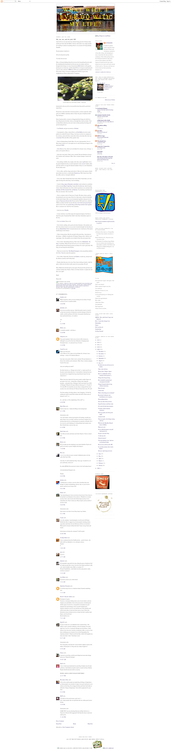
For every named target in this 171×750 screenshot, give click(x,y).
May (100, 456)
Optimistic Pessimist (65, 586)
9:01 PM (62, 488)
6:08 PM (62, 402)
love (59, 149)
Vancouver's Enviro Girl (66, 201)
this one (82, 186)
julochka (76, 184)
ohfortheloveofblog (102, 125)
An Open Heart (63, 537)
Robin (61, 442)
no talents (62, 221)
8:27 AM (62, 638)
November (101, 353)
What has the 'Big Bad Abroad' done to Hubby (105, 424)
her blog (72, 204)
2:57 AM (62, 557)
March (100, 461)
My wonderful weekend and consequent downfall (105, 381)
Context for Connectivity (103, 146)
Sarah (61, 663)
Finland (76, 128)
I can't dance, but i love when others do (105, 121)
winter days (99, 153)
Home (74, 724)
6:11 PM (62, 411)
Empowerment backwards (102, 137)
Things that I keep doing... (104, 377)
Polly (63, 189)
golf (84, 162)
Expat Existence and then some (105, 404)
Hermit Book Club (64, 229)
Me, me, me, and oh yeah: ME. (66, 39)
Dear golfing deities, (103, 399)
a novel (83, 164)
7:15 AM (62, 592)
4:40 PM (62, 332)
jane (61, 552)
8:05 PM (62, 476)
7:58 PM (62, 448)
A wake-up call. (102, 436)
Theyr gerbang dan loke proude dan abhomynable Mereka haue (104, 158)
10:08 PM (63, 533)
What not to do (101, 427)
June (100, 454)
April (100, 458)
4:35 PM (62, 323)
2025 (98, 127)
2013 (98, 340)
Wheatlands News (101, 141)
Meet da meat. (101, 388)
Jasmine (62, 297)
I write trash (101, 390)
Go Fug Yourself (99, 331)
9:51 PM (62, 513)
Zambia (77, 256)
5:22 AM (62, 582)
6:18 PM (62, 427)
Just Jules (99, 130)
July (100, 363)
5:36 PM (62, 345)
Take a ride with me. (103, 369)
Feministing (98, 329)
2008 (98, 468)
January (101, 465)
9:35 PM (62, 692)
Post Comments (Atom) (68, 727)
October (101, 356)
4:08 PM (62, 304)
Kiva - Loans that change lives (102, 321)
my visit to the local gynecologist (83, 202)
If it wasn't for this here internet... (106, 406)
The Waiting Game (101, 147)
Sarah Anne (63, 431)
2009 (98, 349)
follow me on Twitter (110, 100)
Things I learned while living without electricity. (105, 385)
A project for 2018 (101, 142)
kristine (62, 480)
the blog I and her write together (84, 204)
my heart (59, 137)
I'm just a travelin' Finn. (103, 433)
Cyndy (61, 517)
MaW (61, 696)
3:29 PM (62, 704)
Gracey (62, 653)
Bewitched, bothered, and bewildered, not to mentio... (105, 396)
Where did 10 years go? (102, 132)
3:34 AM (62, 573)
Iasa (90, 227)
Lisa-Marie (62, 577)
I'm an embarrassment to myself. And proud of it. (105, 430)
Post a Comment (60, 721)
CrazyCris (62, 349)
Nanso (96, 325)
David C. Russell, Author (66, 596)
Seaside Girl (68, 189)
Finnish (61, 128)
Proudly (66, 210)
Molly (61, 328)
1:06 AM (62, 548)
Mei (61, 452)
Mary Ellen (63, 406)
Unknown (62, 336)
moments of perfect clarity (103, 115)
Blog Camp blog (68, 186)
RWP (70, 69)
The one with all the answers (105, 401)
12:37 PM (63, 676)
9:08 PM (62, 505)
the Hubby (80, 132)
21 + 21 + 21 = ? (101, 83)
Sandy (61, 492)
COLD (62, 145)
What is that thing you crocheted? (106, 393)
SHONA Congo (101, 136)
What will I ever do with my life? (85, 16)
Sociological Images (102, 108)
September (101, 358)
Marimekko (98, 323)
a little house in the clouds (103, 120)
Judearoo (62, 561)
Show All (113, 163)
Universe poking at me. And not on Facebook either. (105, 441)
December (101, 351)
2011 (98, 344)
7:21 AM (62, 618)
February (101, 463)
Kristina (75, 189)
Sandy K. (62, 622)
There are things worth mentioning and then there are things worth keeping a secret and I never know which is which (73, 286)
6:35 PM (62, 438)
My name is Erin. (64, 680)
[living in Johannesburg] (98, 748)
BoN (79, 66)
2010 (98, 347)
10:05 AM (63, 659)
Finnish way (77, 173)
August (100, 360)
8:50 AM (62, 649)
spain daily (100, 151)
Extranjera (109, 42)
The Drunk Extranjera (74, 251)
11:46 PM (63, 717)
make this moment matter (102, 116)
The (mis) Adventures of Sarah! (105, 156)
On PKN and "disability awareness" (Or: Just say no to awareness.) (108, 87)
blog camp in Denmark (67, 184)
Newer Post (58, 724)
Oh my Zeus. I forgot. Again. (105, 371)
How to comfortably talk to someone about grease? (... (105, 374)
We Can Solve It (99, 327)
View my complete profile (103, 72)
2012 (98, 342)
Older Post (90, 724)
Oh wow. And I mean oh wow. (105, 451)
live (59, 141)
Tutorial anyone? (102, 438)
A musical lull (101, 416)
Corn (62, 253)
